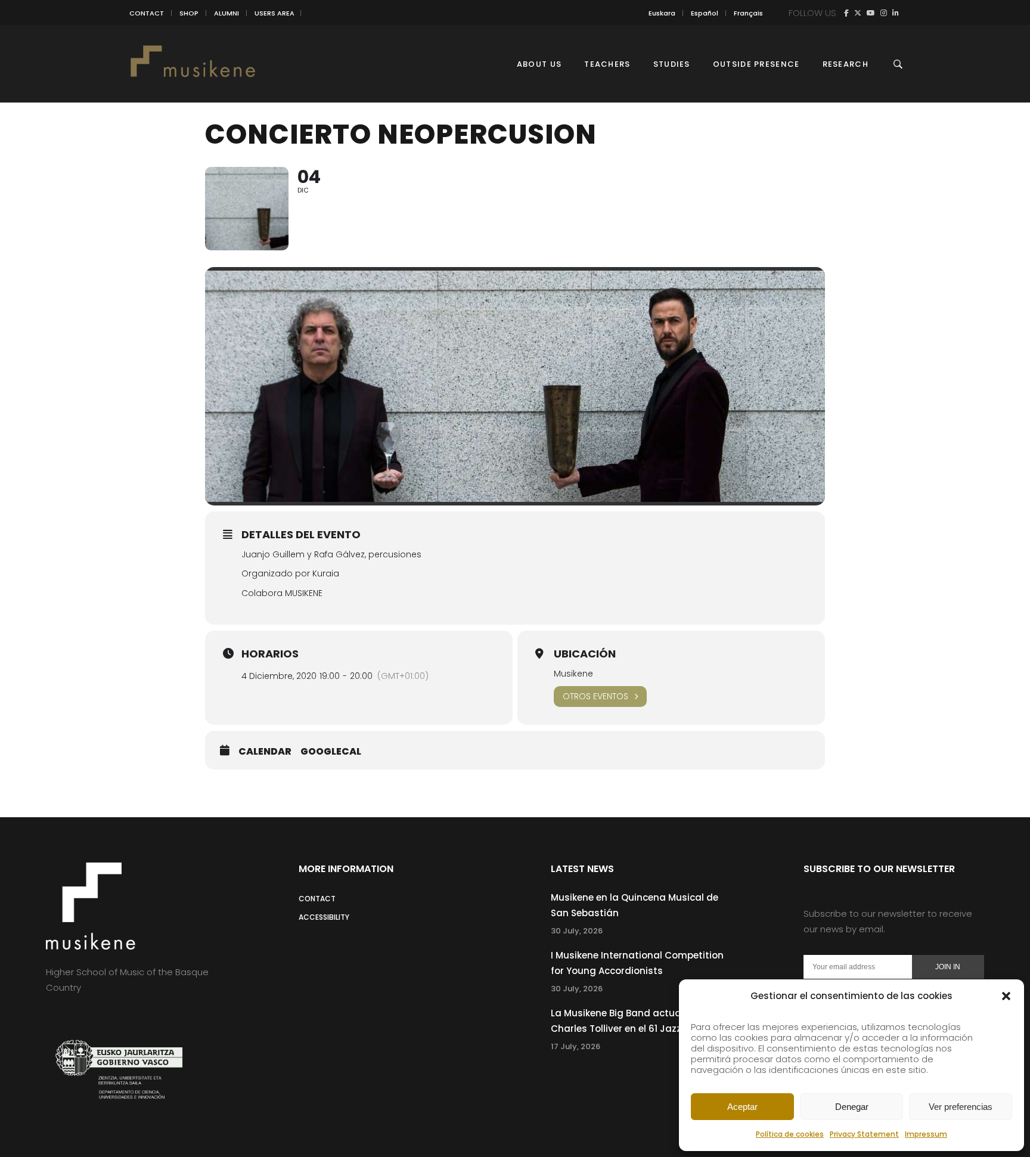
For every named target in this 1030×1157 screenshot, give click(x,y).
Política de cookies (790, 1134)
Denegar (851, 1107)
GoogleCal (330, 752)
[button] (1006, 996)
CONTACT (146, 13)
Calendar (264, 752)
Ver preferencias (960, 1107)
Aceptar (742, 1107)
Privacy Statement (864, 1134)
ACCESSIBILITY (324, 917)
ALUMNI (226, 13)
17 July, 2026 (575, 1046)
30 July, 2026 (577, 930)
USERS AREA (274, 13)
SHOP (188, 13)
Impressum (926, 1134)
